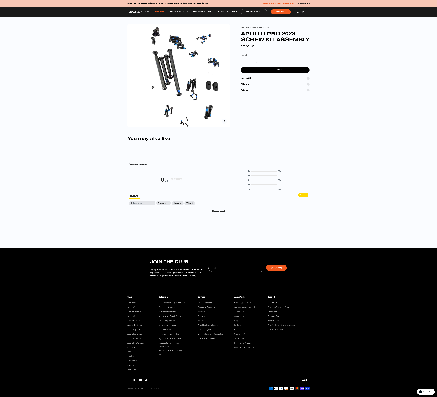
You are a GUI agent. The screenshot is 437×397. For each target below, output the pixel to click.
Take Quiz (131, 352)
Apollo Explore (133, 329)
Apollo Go (131, 307)
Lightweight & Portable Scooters (171, 338)
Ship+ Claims (273, 321)
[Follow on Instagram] (134, 380)
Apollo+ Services (205, 303)
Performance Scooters (202, 12)
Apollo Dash (132, 303)
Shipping (201, 316)
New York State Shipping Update (281, 325)
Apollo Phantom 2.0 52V (137, 338)
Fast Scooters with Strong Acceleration (169, 344)
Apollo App (239, 312)
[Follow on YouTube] (140, 380)
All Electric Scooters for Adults (171, 350)
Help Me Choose (253, 12)
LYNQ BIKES (132, 370)
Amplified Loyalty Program (208, 325)
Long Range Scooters (167, 325)
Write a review (303, 195)
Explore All (281, 12)
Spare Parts (131, 365)
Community (239, 316)
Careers (237, 329)
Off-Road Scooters (166, 329)
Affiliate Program (204, 329)
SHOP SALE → (303, 3)
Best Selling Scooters (167, 321)
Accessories (132, 361)
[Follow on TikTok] (146, 380)
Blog (236, 321)
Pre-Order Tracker (275, 316)
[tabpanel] (218, 218)
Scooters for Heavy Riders (169, 334)
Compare (131, 347)
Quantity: (245, 55)
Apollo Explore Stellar (136, 334)
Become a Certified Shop (244, 347)
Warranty (201, 312)
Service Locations (241, 334)
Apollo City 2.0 (133, 321)
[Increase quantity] (253, 60)
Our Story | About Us (242, 303)
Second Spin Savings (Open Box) (172, 303)
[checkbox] (189, 203)
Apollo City (132, 316)
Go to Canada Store (276, 329)
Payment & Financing (206, 307)
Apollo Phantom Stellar (136, 343)
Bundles (130, 356)
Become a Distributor (242, 343)
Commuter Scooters (176, 12)
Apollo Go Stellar (134, 312)
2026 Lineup (164, 355)
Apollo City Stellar (134, 325)
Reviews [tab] (134, 196)
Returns (201, 321)
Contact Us (272, 303)
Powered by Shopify (153, 388)
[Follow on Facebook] (129, 380)
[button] (264, 171)
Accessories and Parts (227, 12)
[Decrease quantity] (244, 60)
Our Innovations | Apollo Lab (245, 307)
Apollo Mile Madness (206, 338)
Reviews (237, 325)
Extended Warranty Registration (210, 334)
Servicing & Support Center (279, 307)
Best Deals (159, 12)
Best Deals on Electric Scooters (171, 316)
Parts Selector (273, 312)
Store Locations (240, 338)
